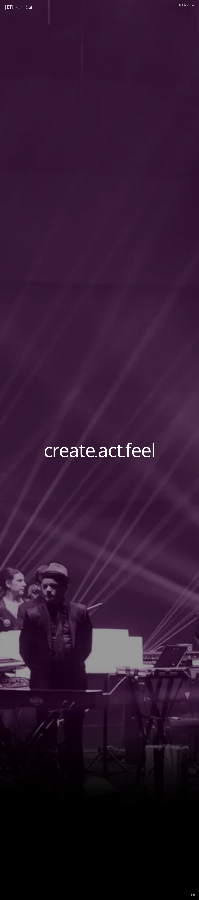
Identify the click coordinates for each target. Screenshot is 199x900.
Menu (184, 5)
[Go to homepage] (13, 5)
